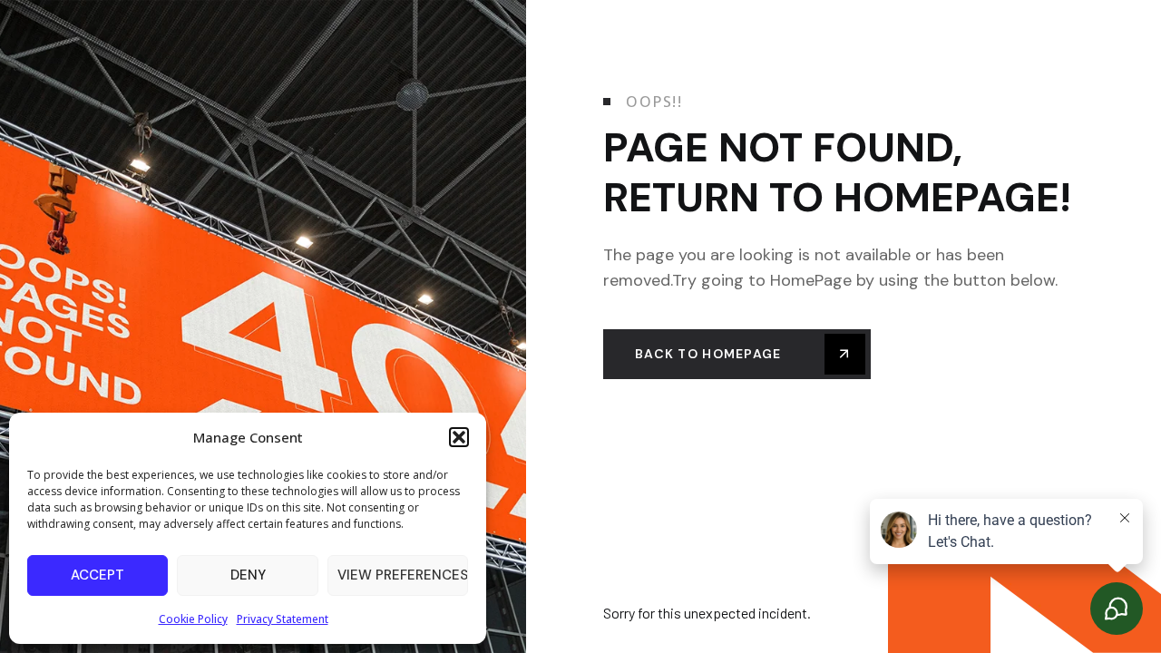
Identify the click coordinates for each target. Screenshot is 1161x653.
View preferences (402, 575)
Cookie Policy (193, 619)
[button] (459, 437)
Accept (97, 575)
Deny (248, 575)
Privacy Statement (282, 619)
